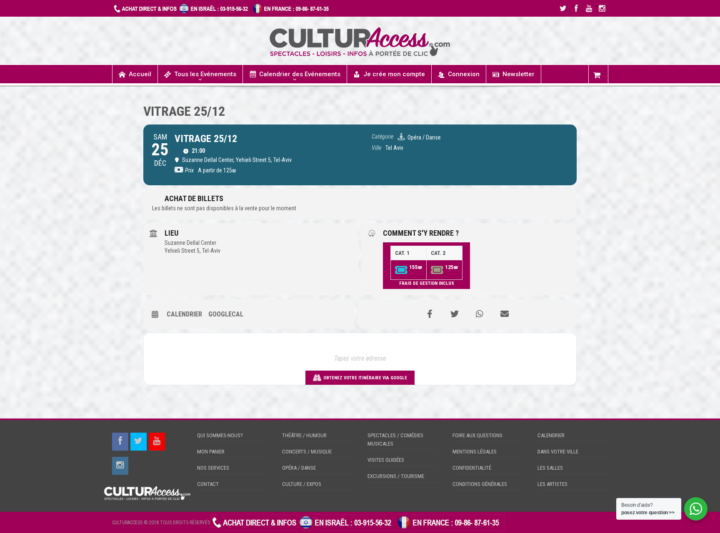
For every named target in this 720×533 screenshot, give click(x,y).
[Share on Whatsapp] (479, 314)
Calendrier (184, 314)
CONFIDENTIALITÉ (471, 468)
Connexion (464, 74)
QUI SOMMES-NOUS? (220, 435)
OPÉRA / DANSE (299, 468)
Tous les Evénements (205, 74)
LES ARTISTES (553, 484)
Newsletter (518, 74)
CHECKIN (516, 522)
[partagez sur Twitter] (454, 314)
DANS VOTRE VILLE (558, 451)
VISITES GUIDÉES (386, 460)
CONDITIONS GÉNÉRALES (479, 484)
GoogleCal (225, 314)
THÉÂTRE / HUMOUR (304, 435)
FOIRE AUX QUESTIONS (477, 435)
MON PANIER (211, 451)
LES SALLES (550, 468)
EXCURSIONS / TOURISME (396, 476)
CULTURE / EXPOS (301, 484)
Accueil (140, 74)
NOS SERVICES (213, 468)
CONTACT (208, 484)
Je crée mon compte (394, 74)
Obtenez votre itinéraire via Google (365, 378)
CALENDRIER (551, 435)
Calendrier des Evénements (299, 74)
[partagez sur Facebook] (429, 314)
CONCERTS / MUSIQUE (307, 451)
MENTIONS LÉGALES (474, 451)
